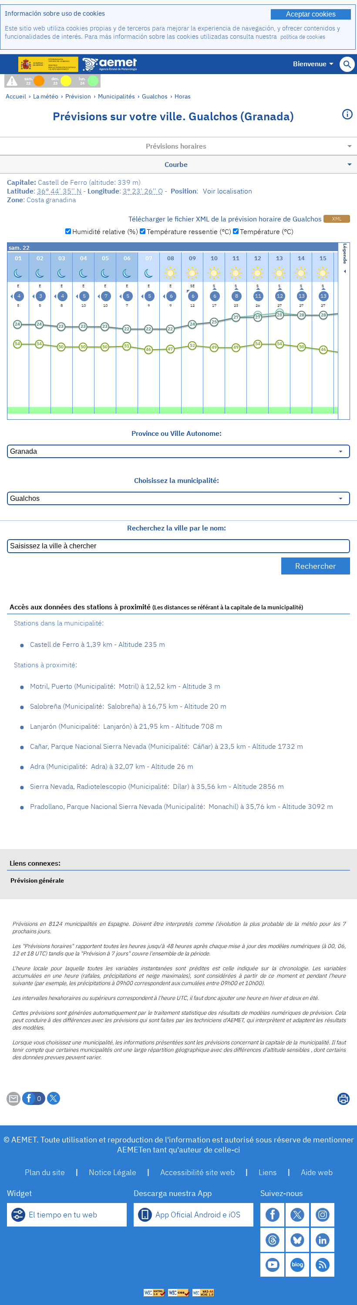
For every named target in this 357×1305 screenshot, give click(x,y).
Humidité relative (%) (105, 231)
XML (336, 219)
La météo (45, 96)
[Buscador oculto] (347, 64)
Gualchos (155, 96)
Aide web (317, 1172)
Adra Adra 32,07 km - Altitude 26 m (111, 766)
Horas (183, 96)
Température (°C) (266, 231)
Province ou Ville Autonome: (176, 433)
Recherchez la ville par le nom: (176, 527)
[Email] (13, 1103)
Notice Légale (112, 1172)
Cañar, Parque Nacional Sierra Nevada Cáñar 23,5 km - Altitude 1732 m (166, 746)
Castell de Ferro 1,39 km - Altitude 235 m (97, 644)
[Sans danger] (18, 409)
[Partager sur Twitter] (53, 1098)
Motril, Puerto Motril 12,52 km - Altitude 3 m (125, 686)
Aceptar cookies (311, 14)
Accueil (16, 96)
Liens (268, 1172)
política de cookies (302, 37)
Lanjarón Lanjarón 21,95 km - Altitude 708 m (126, 726)
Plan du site (45, 1172)
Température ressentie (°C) (189, 231)
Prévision (78, 96)
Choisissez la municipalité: (176, 480)
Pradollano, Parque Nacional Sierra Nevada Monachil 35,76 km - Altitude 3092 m (181, 806)
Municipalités (116, 96)
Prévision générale (37, 880)
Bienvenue (310, 63)
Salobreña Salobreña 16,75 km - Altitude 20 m (128, 706)
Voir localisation (227, 191)
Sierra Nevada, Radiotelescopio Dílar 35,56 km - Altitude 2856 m (157, 786)
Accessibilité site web (197, 1172)
